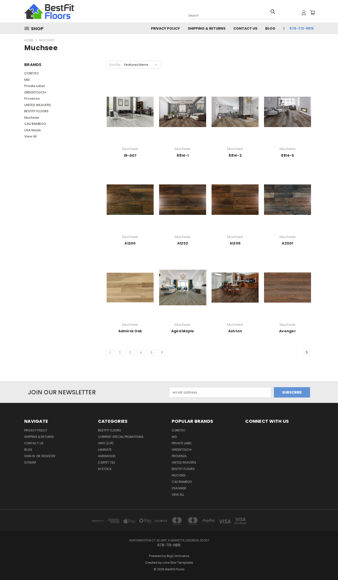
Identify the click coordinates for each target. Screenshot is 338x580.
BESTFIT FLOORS (36, 111)
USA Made (32, 130)
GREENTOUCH (35, 92)
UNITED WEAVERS (37, 105)
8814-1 (183, 155)
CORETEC (31, 73)
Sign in (30, 456)
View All (30, 136)
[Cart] (312, 12)
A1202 (182, 243)
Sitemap (30, 462)
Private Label (34, 86)
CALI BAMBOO (35, 123)
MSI (27, 79)
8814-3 (235, 155)
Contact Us (245, 28)
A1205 (235, 243)
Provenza (32, 98)
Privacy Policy (165, 28)
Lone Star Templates (178, 562)
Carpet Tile (106, 462)
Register (48, 456)
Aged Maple (182, 331)
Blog (270, 28)
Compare (128, 116)
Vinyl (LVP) (106, 443)
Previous (325, 561)
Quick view (130, 106)
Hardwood (106, 456)
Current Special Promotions (121, 437)
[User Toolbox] (303, 12)
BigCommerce (178, 556)
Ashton (235, 331)
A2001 (287, 243)
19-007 (130, 155)
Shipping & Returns (206, 28)
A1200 (130, 243)
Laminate (105, 449)
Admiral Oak (130, 331)
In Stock (105, 469)
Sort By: (115, 64)
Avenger (287, 331)
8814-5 (287, 155)
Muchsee (31, 117)
